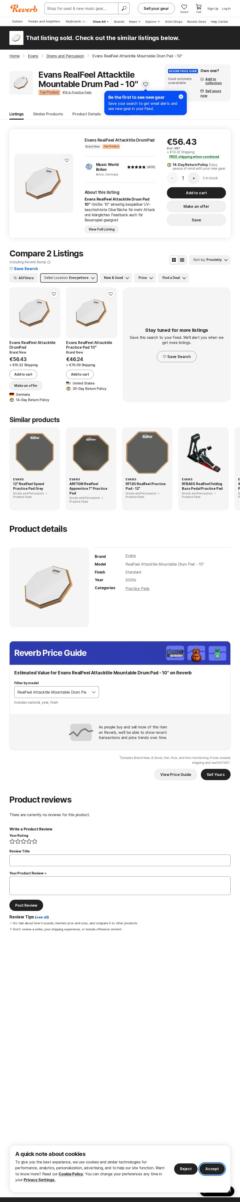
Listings (16, 114)
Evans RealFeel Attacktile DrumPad (120, 140)
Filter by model (26, 683)
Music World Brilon (107, 167)
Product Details (86, 114)
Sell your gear (156, 8)
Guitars (17, 21)
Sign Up (212, 8)
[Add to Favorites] (145, 84)
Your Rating (18, 835)
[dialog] (120, 1169)
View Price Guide (175, 774)
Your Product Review (26, 873)
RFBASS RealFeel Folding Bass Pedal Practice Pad (202, 486)
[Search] (123, 8)
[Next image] (67, 183)
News (133, 21)
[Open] (93, 692)
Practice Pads (137, 588)
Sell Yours (216, 774)
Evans (130, 555)
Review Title (19, 851)
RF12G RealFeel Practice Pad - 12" (146, 486)
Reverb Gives (196, 21)
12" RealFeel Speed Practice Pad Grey (28, 486)
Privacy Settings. (39, 1179)
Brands (119, 21)
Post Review (26, 905)
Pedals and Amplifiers (44, 21)
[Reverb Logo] (24, 8)
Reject (186, 1168)
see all (42, 917)
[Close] (181, 96)
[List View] (182, 260)
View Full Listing (102, 229)
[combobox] (52, 692)
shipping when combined (194, 157)
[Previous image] (20, 183)
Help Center (219, 21)
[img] (136, 167)
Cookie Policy (71, 1174)
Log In (226, 8)
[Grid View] (174, 260)
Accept (212, 1168)
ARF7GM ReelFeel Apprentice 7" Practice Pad (88, 488)
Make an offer (196, 206)
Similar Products (48, 114)
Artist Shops (174, 21)
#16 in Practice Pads (77, 92)
